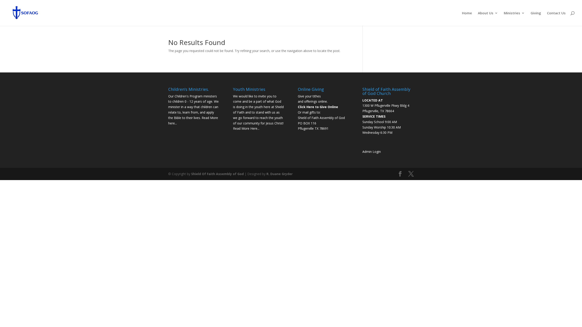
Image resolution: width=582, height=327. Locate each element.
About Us (485, 13)
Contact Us (556, 13)
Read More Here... (246, 128)
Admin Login (371, 151)
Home (467, 13)
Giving (536, 13)
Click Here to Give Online (318, 107)
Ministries (512, 13)
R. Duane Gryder (279, 174)
